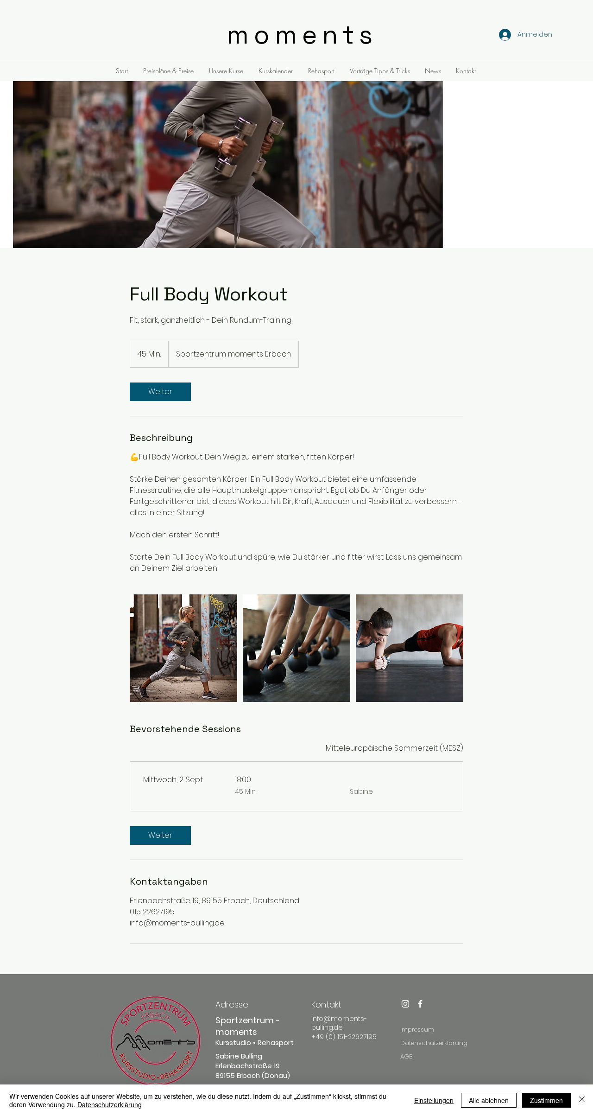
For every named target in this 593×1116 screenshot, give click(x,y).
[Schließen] (581, 1100)
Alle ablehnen (489, 1100)
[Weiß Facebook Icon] (420, 1004)
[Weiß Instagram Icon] (405, 1004)
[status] (394, 748)
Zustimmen (546, 1100)
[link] (160, 392)
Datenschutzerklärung (433, 1043)
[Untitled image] (183, 648)
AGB (406, 1056)
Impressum (417, 1029)
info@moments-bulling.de (339, 1023)
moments (302, 35)
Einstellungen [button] (434, 1100)
